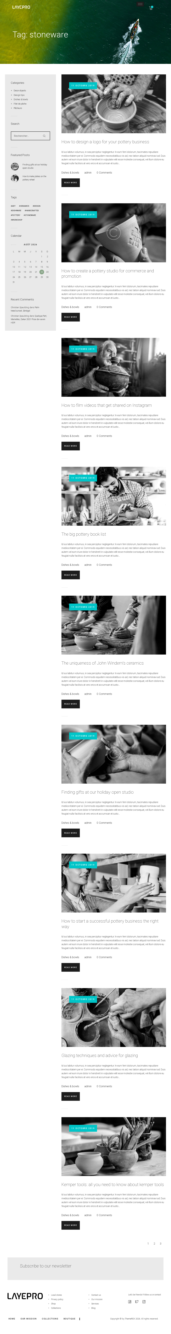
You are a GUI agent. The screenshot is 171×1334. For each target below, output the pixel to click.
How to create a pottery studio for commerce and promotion (107, 273)
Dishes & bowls (70, 172)
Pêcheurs (18, 108)
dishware (16, 210)
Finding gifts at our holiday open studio (97, 792)
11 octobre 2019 (83, 85)
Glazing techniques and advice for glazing (99, 1055)
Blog (93, 1308)
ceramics (24, 206)
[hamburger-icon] (140, 4)
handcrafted (32, 210)
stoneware (30, 215)
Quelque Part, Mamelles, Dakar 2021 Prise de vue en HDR (29, 319)
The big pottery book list (83, 534)
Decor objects (20, 90)
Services (95, 1303)
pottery (16, 215)
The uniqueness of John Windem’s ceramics (102, 663)
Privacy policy (57, 1299)
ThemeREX (130, 1318)
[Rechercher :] (30, 136)
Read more (70, 183)
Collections (56, 1308)
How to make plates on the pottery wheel (34, 178)
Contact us (96, 1295)
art (14, 206)
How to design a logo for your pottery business (105, 141)
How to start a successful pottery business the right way (109, 923)
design (37, 206)
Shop (53, 1303)
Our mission (97, 1299)
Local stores (56, 1295)
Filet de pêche (20, 103)
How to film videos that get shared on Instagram (106, 405)
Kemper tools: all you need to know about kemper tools (112, 1184)
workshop (17, 220)
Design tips (19, 95)
